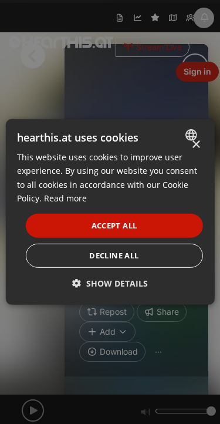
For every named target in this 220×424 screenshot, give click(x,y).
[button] (110, 283)
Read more (65, 197)
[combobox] (192, 135)
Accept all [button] (114, 225)
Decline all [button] (113, 255)
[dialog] (109, 212)
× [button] (195, 144)
